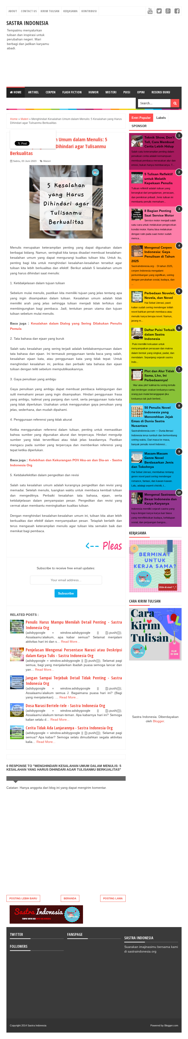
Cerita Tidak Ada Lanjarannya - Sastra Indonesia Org (69, 728)
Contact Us (29, 11)
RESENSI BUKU (161, 92)
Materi (47, 161)
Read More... (70, 641)
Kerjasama (70, 11)
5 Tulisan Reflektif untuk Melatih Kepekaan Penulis (158, 178)
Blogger (158, 721)
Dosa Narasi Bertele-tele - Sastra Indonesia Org (65, 705)
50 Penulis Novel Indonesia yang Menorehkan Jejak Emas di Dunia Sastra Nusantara (152, 416)
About (12, 11)
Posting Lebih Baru (23, 898)
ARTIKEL (33, 92)
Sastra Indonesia (27, 23)
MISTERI (110, 92)
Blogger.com (171, 1025)
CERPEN (50, 92)
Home (17, 92)
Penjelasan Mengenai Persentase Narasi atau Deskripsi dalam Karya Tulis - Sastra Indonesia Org (74, 652)
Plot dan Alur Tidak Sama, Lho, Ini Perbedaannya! (159, 375)
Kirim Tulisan (50, 11)
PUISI (126, 92)
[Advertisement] (118, 51)
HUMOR (93, 92)
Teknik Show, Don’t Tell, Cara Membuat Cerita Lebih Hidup (159, 142)
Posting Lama (113, 898)
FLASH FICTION (72, 92)
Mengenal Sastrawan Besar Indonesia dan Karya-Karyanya (160, 499)
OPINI (141, 92)
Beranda (70, 898)
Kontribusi (89, 11)
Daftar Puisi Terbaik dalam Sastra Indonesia (159, 334)
